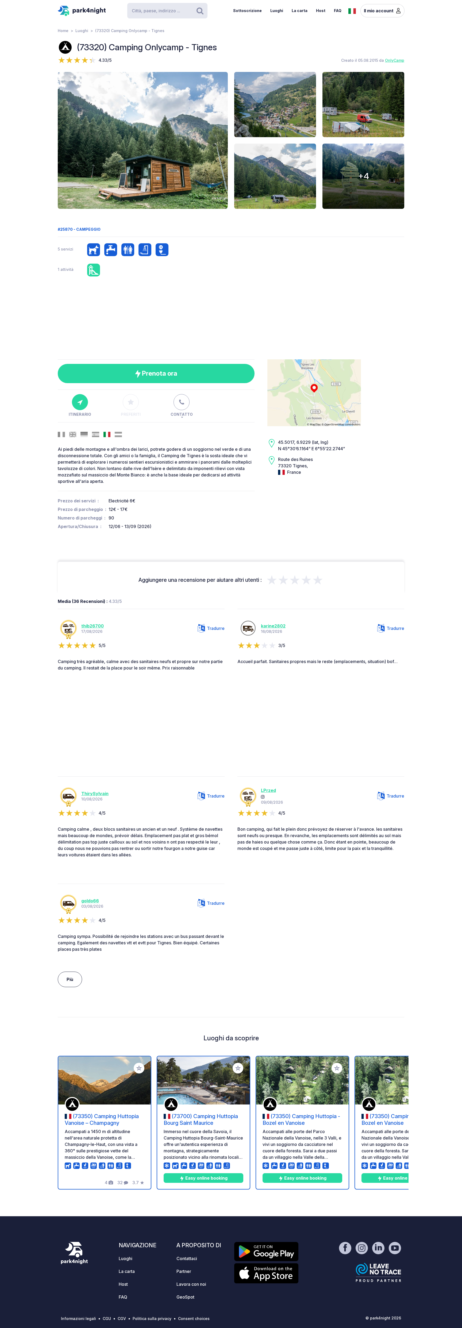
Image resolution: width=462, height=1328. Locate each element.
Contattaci (186, 1258)
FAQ (337, 10)
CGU (107, 1318)
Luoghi (276, 10)
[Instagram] (263, 796)
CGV (122, 1318)
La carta (299, 10)
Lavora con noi (191, 1284)
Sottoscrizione (247, 10)
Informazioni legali (78, 1318)
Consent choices (194, 1318)
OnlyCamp (394, 60)
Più (70, 979)
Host (320, 10)
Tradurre (216, 628)
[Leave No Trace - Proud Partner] (378, 1272)
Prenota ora (159, 373)
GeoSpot (185, 1297)
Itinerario (80, 414)
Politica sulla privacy (152, 1318)
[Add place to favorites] (139, 1068)
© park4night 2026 (383, 1318)
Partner (183, 1271)
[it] (352, 10)
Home (63, 30)
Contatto (182, 414)
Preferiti (131, 414)
